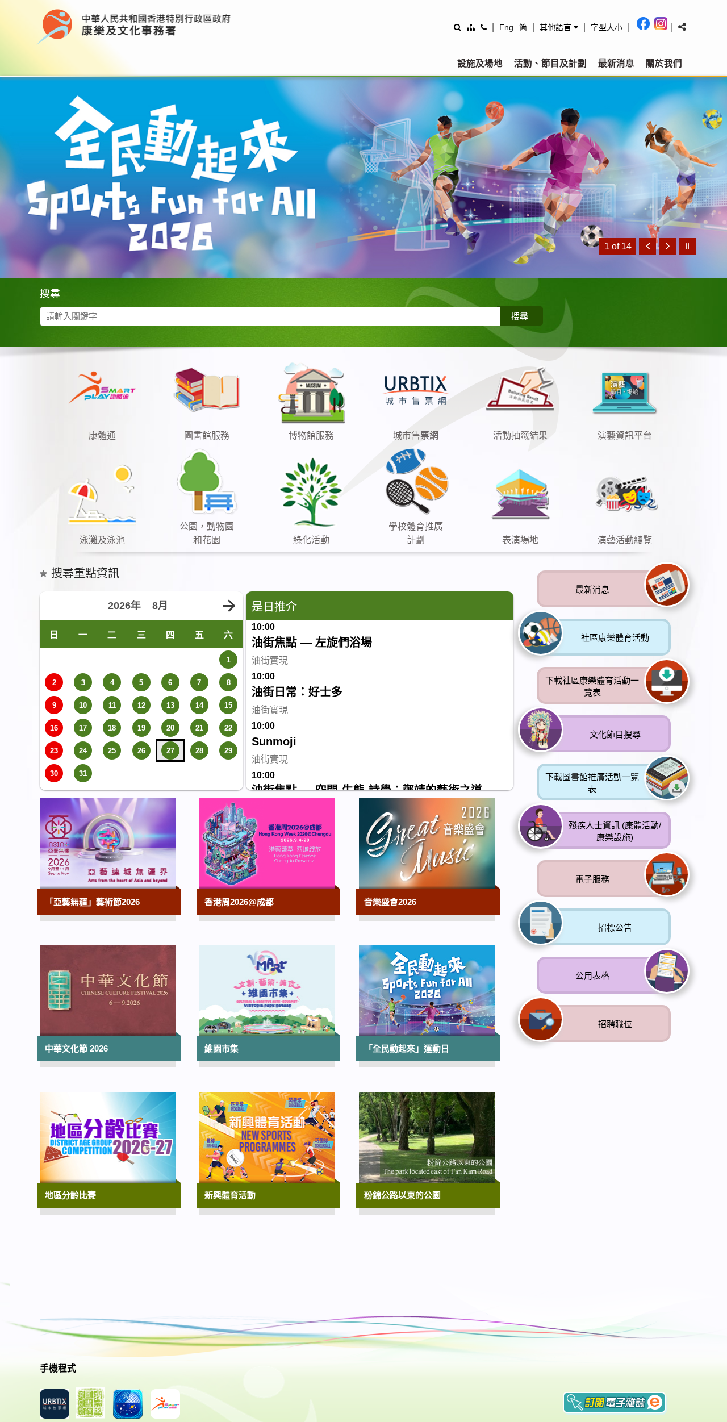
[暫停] (687, 246)
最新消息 (616, 63)
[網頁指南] (471, 27)
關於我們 (664, 63)
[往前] (647, 246)
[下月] (229, 605)
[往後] (667, 246)
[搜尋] (457, 27)
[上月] (54, 605)
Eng (506, 27)
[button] (559, 27)
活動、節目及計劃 (550, 63)
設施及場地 (480, 63)
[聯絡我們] (484, 27)
